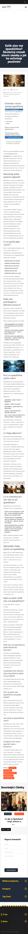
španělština (7, 92)
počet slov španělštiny (10, 773)
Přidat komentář (11, 870)
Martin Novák (20, 813)
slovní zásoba (13, 92)
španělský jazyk (13, 94)
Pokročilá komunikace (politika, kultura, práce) (12, 134)
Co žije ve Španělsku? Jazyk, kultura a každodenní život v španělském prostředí (14, 820)
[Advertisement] (14, 25)
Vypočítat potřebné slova (14, 137)
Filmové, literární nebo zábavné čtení (12, 128)
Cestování (9, 121)
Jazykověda (15, 89)
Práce (8, 123)
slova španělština (8, 778)
